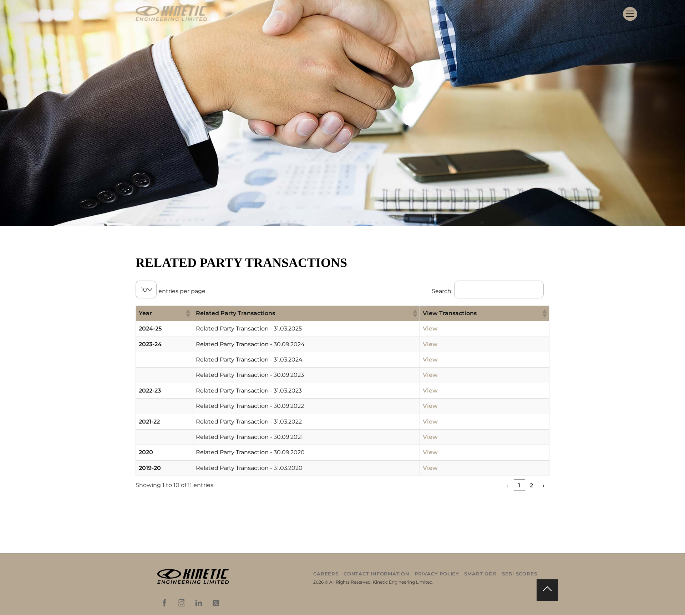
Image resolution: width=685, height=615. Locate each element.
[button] (188, 313)
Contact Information (377, 573)
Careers (325, 573)
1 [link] (519, 485)
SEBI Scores (519, 573)
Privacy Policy (437, 573)
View (430, 328)
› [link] (544, 485)
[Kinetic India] (193, 582)
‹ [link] (507, 485)
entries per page (182, 291)
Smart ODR (480, 573)
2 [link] (531, 485)
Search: (442, 291)
